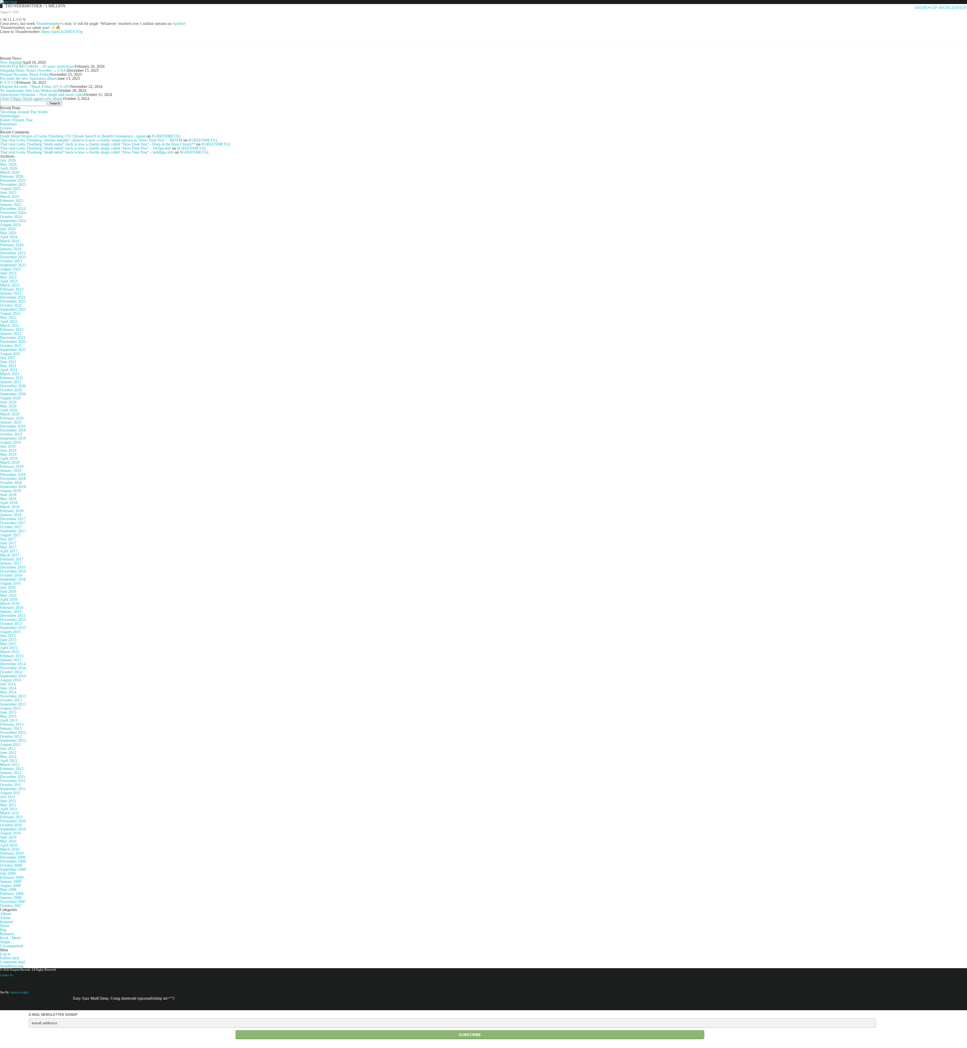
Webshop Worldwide (941, 7)
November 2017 (13, 523)
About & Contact (887, 7)
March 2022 (9, 325)
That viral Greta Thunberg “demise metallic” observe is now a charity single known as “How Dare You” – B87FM (91, 140)
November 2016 (13, 571)
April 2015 (8, 648)
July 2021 (8, 358)
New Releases (843, 7)
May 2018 (8, 499)
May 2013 (8, 716)
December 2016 (12, 567)
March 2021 (9, 374)
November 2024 (13, 213)
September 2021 (13, 349)
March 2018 (9, 507)
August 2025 (10, 188)
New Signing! (11, 62)
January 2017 (10, 563)
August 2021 (10, 354)
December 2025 (12, 180)
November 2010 (13, 821)
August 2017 (10, 535)
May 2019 (8, 454)
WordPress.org (11, 966)
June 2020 (8, 402)
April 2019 (8, 458)
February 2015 (11, 656)
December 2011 (12, 777)
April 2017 (8, 551)
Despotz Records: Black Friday (25, 74)
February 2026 (11, 176)
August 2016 (10, 583)
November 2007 (13, 901)
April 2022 (8, 321)
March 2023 (9, 285)
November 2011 (13, 781)
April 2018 (8, 503)
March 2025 (9, 196)
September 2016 (13, 579)
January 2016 (10, 611)
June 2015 (8, 640)
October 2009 (11, 865)
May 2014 (8, 692)
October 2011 (11, 785)
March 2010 (9, 849)
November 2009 (13, 861)
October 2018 (11, 482)
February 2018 (11, 511)
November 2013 (13, 696)
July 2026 (8, 160)
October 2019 (11, 434)
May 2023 (8, 277)
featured (6, 922)
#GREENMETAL (166, 136)
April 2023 (8, 281)
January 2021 (10, 382)
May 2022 (8, 317)
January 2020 (10, 422)
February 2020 (11, 418)
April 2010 (8, 845)
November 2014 (13, 668)
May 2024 (8, 233)
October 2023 (11, 261)
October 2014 (11, 672)
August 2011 (10, 793)
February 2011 (11, 817)
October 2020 (11, 390)
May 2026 (8, 164)
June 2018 (8, 495)
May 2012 (8, 756)
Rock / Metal (10, 938)
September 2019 (13, 438)
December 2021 (12, 337)
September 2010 (13, 829)
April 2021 (8, 370)
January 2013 (10, 728)
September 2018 (13, 486)
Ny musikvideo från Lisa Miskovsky (29, 90)
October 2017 (11, 527)
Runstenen (8, 124)
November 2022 (13, 301)
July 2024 (8, 229)
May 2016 (8, 595)
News (788, 7)
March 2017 (9, 555)
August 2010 (10, 833)
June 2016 (8, 591)
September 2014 (13, 676)
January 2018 (10, 515)
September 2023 (13, 265)
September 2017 (13, 531)
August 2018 (10, 490)
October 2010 (11, 825)
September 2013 (13, 704)
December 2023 (12, 253)
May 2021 (8, 366)
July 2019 (8, 446)
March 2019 (9, 462)
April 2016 (8, 599)
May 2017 (8, 547)
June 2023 (8, 273)
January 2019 (10, 470)
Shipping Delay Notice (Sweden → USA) (33, 70)
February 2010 (11, 853)
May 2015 (8, 644)
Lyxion (5, 128)
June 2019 (8, 450)
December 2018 (12, 474)
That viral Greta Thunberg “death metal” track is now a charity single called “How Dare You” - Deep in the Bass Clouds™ (97, 144)
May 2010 (8, 841)
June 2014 (8, 688)
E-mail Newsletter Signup (53, 1015)
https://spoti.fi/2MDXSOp (62, 31)
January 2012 (10, 773)
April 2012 (8, 760)
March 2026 (9, 172)
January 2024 (10, 249)
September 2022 (13, 309)
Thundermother (48, 23)
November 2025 (13, 184)
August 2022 (10, 313)
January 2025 (10, 204)
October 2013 (11, 700)
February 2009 (11, 877)
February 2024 (11, 245)
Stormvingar (10, 116)
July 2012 (8, 748)
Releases (7, 934)
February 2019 (11, 466)
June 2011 (8, 801)
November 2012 (13, 732)
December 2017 (12, 519)
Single (5, 942)
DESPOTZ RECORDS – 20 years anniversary (37, 66)
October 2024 (11, 217)
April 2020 (8, 410)
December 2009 (12, 857)
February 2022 (11, 329)
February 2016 (11, 607)
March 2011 (9, 813)
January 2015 (10, 660)
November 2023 (13, 257)
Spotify (178, 23)
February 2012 (11, 768)
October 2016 (11, 575)
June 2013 (8, 712)
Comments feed (12, 962)
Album (5, 914)
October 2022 (11, 305)
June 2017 (8, 543)
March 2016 (9, 603)
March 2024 (9, 241)
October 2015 (11, 623)
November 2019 (13, 430)
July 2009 (8, 873)
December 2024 (12, 208)
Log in (5, 954)
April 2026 (8, 168)
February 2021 (11, 378)
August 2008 (10, 885)
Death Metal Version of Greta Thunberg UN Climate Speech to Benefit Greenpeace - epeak (73, 136)
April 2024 (8, 237)
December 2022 (12, 297)
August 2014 (10, 680)
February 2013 (11, 724)
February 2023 (11, 289)
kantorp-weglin (19, 992)
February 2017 (11, 559)
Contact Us (6, 975)
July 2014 (8, 684)
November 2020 (13, 386)
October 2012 (11, 736)
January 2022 (10, 333)
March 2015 (9, 652)
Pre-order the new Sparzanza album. (29, 78)
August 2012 (10, 744)
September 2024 (13, 221)
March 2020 (9, 414)
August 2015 (10, 632)
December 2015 (12, 615)
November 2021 (13, 341)
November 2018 (13, 478)
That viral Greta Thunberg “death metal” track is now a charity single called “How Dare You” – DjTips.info (85, 148)
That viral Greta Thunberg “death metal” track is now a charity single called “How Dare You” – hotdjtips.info (87, 152)
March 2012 (9, 764)
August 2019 (10, 442)
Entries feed (9, 958)
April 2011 (8, 809)
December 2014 (12, 664)
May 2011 (8, 805)
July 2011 (7, 797)
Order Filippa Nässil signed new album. (31, 98)
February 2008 (11, 893)
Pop (3, 930)
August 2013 (10, 708)
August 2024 (10, 225)
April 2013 (8, 720)
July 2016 (8, 587)
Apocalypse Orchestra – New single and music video (42, 94)
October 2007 (11, 905)
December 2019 (12, 426)
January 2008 (10, 897)
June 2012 (8, 752)
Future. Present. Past (16, 120)
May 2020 (8, 406)
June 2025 (8, 192)
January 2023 (10, 293)
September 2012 (13, 740)
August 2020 (10, 398)
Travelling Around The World (23, 112)
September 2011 (13, 789)
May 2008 (8, 889)
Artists (811, 7)
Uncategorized (11, 946)
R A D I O (8, 82)
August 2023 (10, 269)
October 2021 (11, 345)
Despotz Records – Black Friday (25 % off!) (35, 86)
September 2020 (13, 394)
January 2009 (10, 881)
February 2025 (11, 200)
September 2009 (13, 869)
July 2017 (8, 539)
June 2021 (8, 362)
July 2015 (8, 636)
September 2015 (13, 627)
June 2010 (8, 837)
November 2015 (13, 619)
